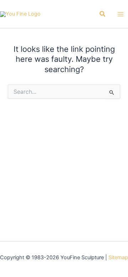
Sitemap (118, 257)
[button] (103, 14)
